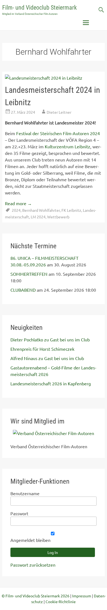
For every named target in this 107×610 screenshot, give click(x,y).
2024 (16, 210)
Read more (18, 203)
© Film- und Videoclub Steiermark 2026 (35, 595)
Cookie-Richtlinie (61, 601)
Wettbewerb (58, 216)
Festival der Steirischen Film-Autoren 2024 (58, 133)
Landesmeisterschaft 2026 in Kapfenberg (50, 383)
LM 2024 (38, 216)
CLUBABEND (23, 290)
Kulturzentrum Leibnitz (67, 146)
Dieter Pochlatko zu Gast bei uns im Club (50, 339)
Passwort (19, 513)
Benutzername (25, 493)
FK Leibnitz (71, 210)
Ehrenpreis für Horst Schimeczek (42, 349)
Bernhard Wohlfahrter (41, 210)
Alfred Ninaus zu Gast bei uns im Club (47, 358)
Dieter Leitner (59, 112)
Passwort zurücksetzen (32, 564)
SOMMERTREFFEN (28, 274)
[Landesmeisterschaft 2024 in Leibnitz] (43, 77)
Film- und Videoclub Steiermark (39, 7)
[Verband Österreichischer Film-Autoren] (53, 433)
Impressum (81, 595)
